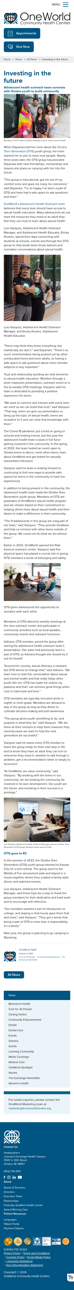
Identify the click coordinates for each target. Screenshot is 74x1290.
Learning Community (21, 1051)
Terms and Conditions (36, 1253)
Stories (13, 1073)
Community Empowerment (25, 1020)
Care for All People (20, 1009)
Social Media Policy (39, 1257)
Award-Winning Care (16, 1210)
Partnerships (11, 1201)
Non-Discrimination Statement (24, 1265)
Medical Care (17, 1062)
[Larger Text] (70, 1277)
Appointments (26, 33)
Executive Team (13, 1196)
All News (32, 59)
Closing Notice (18, 1014)
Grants (13, 1046)
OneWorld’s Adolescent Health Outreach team (34, 204)
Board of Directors (14, 1188)
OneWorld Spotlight (20, 1067)
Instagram (9, 1177)
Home (7, 59)
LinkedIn (14, 1177)
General (13, 1041)
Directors (9, 1192)
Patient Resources (15, 1214)
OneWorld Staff (27, 950)
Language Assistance (19, 1261)
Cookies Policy (15, 1257)
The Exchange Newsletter (24, 1078)
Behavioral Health (19, 1004)
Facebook (4, 1177)
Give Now (23, 46)
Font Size (70, 1277)
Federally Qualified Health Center (23, 1205)
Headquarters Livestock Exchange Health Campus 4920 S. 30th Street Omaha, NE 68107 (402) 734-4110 (25, 1162)
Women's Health (18, 1083)
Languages (10, 1220)
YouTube (20, 1177)
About (7, 1182)
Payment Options (14, 1228)
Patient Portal (11, 1224)
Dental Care (16, 1030)
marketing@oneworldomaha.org (30, 1108)
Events (13, 1036)
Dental (13, 1025)
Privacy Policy (12, 1253)
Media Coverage (19, 1057)
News (19, 59)
